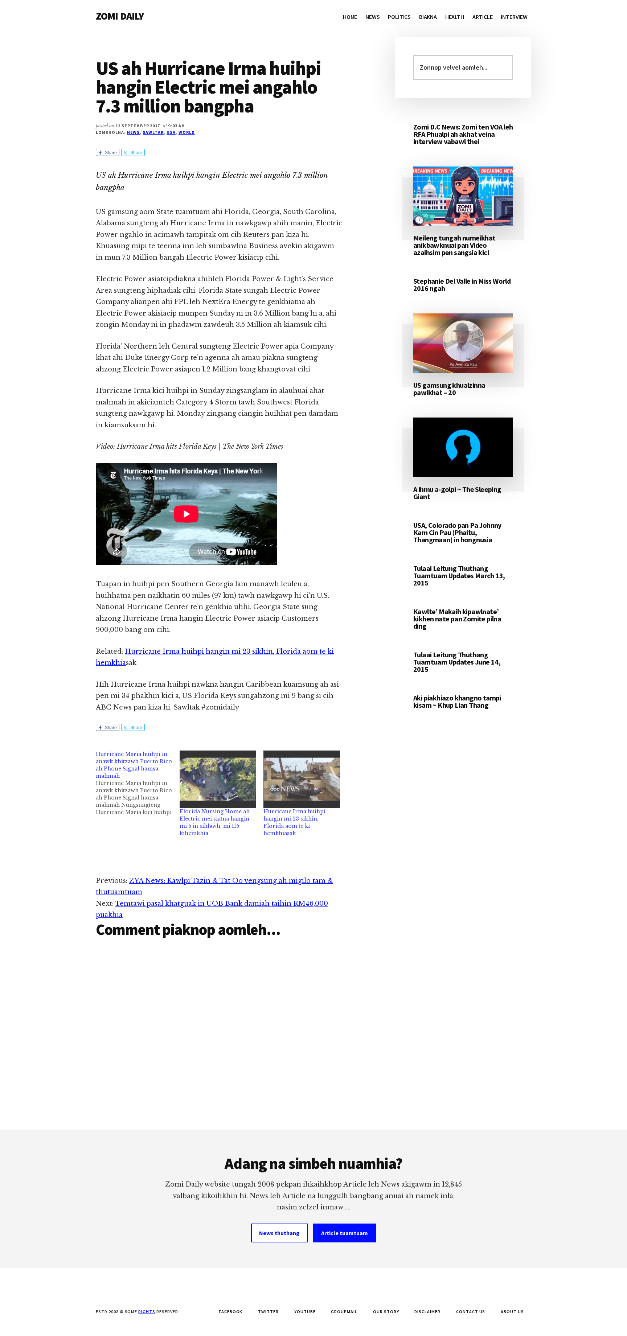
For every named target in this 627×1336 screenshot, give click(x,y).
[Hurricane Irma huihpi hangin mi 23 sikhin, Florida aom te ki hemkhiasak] (301, 779)
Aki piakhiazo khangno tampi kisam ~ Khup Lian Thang (457, 701)
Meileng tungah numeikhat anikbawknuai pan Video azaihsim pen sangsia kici (454, 245)
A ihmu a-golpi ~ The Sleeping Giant (457, 493)
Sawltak (153, 132)
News (133, 132)
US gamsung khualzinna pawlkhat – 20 (449, 389)
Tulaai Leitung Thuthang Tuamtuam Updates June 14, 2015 (456, 662)
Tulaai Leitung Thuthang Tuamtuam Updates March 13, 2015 (459, 575)
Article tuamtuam (344, 1233)
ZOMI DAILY (120, 15)
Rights (146, 1311)
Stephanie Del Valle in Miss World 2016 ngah (462, 284)
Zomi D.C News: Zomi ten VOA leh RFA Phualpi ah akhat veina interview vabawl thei (463, 134)
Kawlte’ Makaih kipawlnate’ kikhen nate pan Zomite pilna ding (457, 618)
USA (171, 132)
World (187, 132)
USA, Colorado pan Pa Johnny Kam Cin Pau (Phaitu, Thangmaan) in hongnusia (457, 532)
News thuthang (279, 1233)
